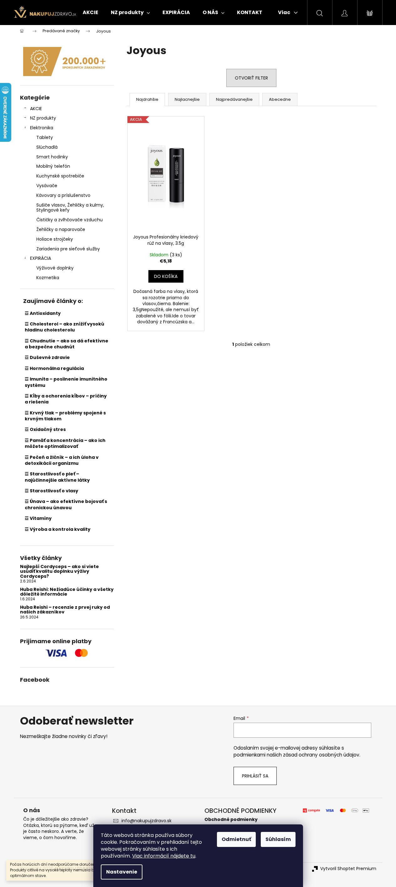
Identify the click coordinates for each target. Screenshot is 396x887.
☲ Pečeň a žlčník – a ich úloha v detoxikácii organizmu (62, 460)
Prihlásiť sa (255, 776)
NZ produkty (43, 118)
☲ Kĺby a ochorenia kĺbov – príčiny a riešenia (66, 399)
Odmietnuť (236, 839)
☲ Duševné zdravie (47, 357)
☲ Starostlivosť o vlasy (51, 491)
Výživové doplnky (55, 268)
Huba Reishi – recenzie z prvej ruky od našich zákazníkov (65, 610)
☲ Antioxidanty (43, 313)
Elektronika (41, 128)
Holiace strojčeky (54, 239)
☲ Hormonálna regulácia (54, 368)
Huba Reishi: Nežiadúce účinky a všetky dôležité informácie (67, 592)
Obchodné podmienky (231, 819)
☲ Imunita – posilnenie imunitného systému (66, 382)
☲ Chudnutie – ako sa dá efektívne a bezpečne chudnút (66, 344)
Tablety (44, 137)
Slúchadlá (47, 147)
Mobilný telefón (53, 166)
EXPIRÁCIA (40, 258)
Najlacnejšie (187, 99)
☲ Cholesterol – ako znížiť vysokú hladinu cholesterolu (64, 327)
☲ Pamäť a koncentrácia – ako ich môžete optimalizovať (65, 443)
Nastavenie (121, 871)
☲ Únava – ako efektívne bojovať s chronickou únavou (66, 504)
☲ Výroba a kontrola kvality (57, 529)
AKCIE (36, 108)
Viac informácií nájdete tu (163, 855)
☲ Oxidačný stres (45, 429)
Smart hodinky (52, 157)
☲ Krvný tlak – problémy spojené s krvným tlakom (65, 416)
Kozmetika (47, 277)
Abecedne (280, 99)
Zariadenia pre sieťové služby (68, 249)
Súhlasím (278, 839)
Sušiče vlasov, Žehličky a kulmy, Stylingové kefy (70, 207)
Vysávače (46, 185)
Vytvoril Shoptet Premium (348, 869)
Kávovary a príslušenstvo (63, 195)
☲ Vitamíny (38, 518)
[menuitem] (90, 12)
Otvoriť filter (251, 78)
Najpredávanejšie (234, 99)
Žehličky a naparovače (60, 229)
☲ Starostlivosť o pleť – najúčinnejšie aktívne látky (57, 477)
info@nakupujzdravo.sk (146, 821)
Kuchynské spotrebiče (60, 176)
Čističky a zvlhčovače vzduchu (69, 220)
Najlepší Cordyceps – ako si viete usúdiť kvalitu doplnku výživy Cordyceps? (59, 571)
